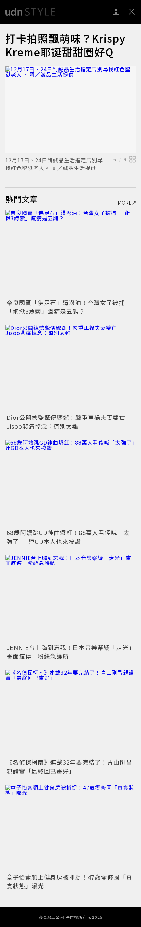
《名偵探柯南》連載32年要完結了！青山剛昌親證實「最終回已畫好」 (69, 766)
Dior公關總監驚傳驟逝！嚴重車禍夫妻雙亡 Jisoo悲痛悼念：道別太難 (69, 421)
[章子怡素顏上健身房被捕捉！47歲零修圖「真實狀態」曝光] (70, 828)
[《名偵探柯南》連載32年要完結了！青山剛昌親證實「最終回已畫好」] (70, 713)
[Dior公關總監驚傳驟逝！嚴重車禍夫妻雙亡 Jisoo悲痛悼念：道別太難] (70, 368)
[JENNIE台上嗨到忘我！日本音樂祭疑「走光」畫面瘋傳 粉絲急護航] (70, 598)
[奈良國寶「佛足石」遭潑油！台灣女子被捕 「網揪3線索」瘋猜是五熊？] (70, 253)
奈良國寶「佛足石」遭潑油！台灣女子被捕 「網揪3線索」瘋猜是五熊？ (69, 306)
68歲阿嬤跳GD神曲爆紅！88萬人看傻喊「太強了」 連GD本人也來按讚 (68, 536)
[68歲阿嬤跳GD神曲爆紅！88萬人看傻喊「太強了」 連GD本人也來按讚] (70, 483)
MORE (125, 202)
